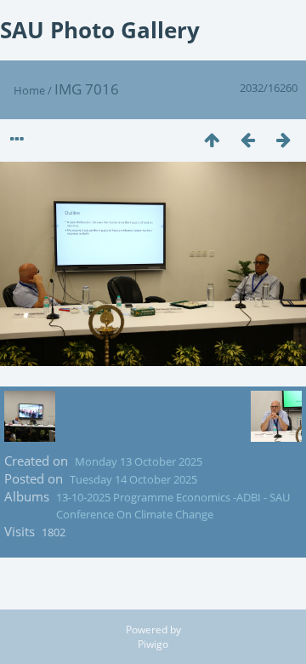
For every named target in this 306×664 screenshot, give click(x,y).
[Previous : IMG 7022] (247, 139)
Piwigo (153, 644)
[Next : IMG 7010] (283, 139)
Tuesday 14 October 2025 (133, 479)
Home (29, 90)
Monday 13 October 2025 (138, 461)
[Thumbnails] (212, 139)
